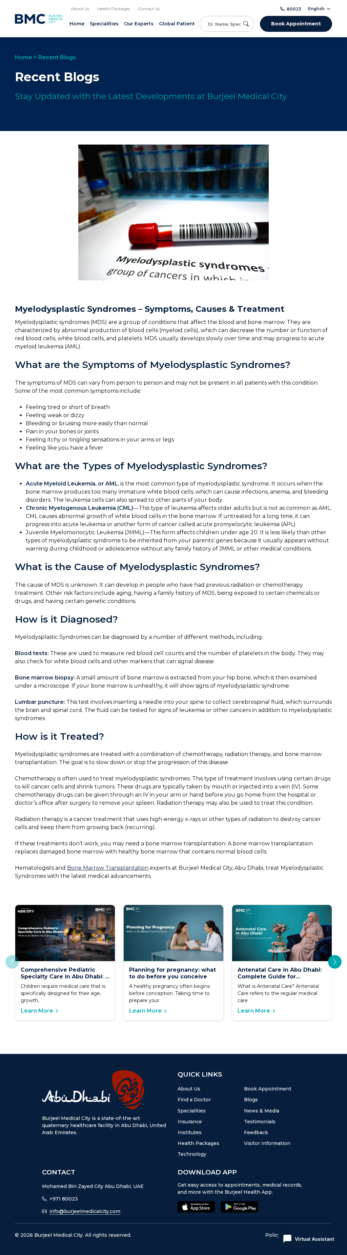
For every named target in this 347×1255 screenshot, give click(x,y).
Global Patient (177, 24)
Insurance (190, 1122)
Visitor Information (267, 1143)
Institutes (190, 1132)
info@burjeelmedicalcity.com (84, 1211)
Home (76, 24)
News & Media (261, 1111)
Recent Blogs (57, 57)
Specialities (104, 24)
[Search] (247, 23)
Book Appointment (296, 24)
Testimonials (259, 1122)
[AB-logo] (105, 1090)
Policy (272, 1235)
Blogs (251, 1100)
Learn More (37, 1011)
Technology (192, 1154)
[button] (335, 962)
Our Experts (139, 24)
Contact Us (149, 8)
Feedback (256, 1132)
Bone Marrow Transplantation (107, 868)
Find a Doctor (194, 1100)
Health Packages (113, 8)
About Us (80, 8)
